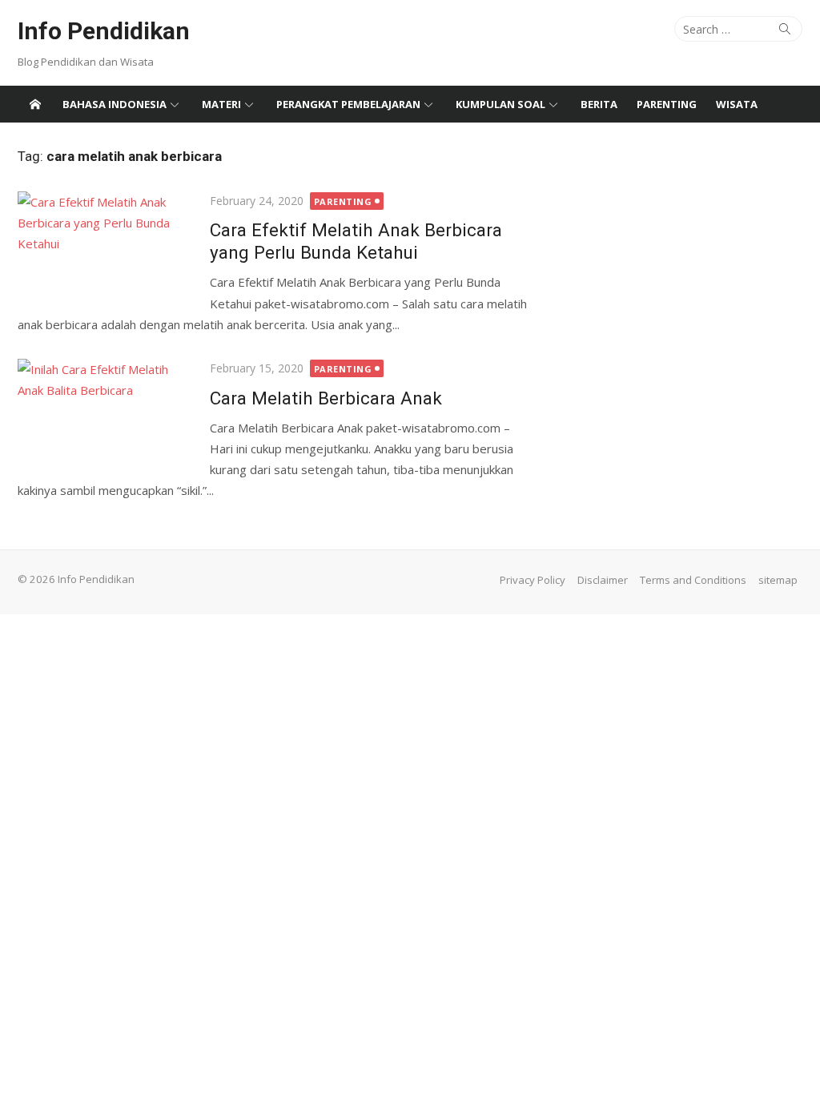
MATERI (221, 104)
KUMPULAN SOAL (500, 104)
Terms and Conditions (693, 580)
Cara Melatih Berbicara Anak (326, 398)
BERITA (599, 104)
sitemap (778, 580)
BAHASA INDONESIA (114, 104)
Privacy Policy (532, 580)
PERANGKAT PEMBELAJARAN (348, 104)
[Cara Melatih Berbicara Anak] (106, 418)
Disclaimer (602, 580)
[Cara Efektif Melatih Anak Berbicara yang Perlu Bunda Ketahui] (106, 248)
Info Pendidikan (104, 31)
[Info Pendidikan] (35, 104)
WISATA (737, 104)
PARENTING (667, 104)
